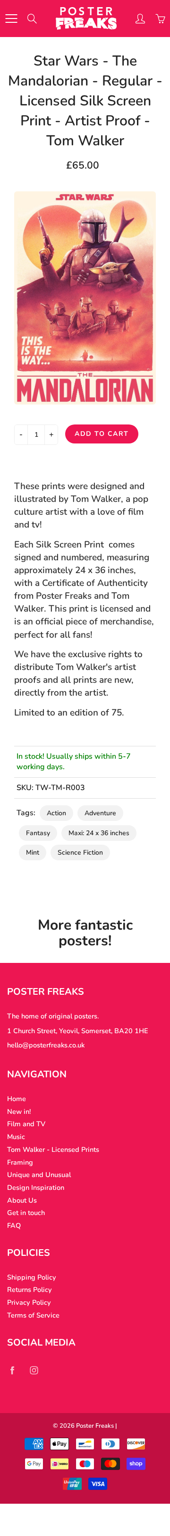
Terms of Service (33, 1315)
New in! (19, 1111)
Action (56, 813)
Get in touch (26, 1212)
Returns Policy (29, 1289)
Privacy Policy (29, 1302)
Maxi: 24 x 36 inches (98, 833)
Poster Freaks (95, 1426)
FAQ (14, 1225)
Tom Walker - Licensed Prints (53, 1149)
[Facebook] (12, 1370)
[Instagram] (34, 1370)
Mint (32, 852)
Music (16, 1136)
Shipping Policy (31, 1277)
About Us (22, 1200)
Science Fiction (80, 852)
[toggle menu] (11, 18)
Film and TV (26, 1124)
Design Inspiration (35, 1187)
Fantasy (38, 833)
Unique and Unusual (39, 1174)
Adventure (100, 813)
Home (16, 1098)
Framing (20, 1162)
